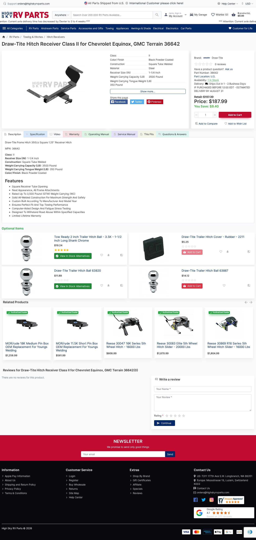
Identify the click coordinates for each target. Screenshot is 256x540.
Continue (166, 423)
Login (72, 476)
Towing (110, 28)
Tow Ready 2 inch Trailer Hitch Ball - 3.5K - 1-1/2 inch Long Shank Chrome (88, 238)
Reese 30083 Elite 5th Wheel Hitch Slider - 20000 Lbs (177, 345)
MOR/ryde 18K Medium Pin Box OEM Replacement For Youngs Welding (27, 347)
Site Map (74, 493)
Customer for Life (242, 28)
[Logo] (25, 14)
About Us (10, 480)
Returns (73, 488)
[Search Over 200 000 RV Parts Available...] (157, 15)
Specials (137, 488)
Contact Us (203, 488)
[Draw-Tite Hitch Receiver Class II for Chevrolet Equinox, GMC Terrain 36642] (54, 85)
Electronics (172, 28)
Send (170, 454)
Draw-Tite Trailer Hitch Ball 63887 (205, 270)
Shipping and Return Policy (20, 484)
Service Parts (68, 28)
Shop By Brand (141, 476)
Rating (157, 415)
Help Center (76, 497)
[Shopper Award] (231, 500)
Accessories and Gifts (91, 28)
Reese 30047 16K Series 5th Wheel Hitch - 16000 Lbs (126, 345)
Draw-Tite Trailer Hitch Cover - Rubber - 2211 (213, 237)
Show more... (147, 91)
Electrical (158, 28)
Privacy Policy (13, 488)
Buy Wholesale (77, 484)
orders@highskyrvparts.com (213, 492)
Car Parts (186, 28)
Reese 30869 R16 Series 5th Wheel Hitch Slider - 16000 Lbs (228, 345)
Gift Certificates (142, 480)
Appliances (122, 28)
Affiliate (137, 484)
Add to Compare (208, 123)
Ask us (229, 69)
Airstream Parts (50, 28)
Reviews (137, 493)
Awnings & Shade (141, 28)
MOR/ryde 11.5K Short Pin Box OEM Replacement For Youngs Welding (77, 347)
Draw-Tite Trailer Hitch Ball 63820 (77, 270)
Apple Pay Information (17, 476)
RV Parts (34, 28)
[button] (119, 101)
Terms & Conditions (16, 493)
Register (73, 480)
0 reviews (220, 64)
